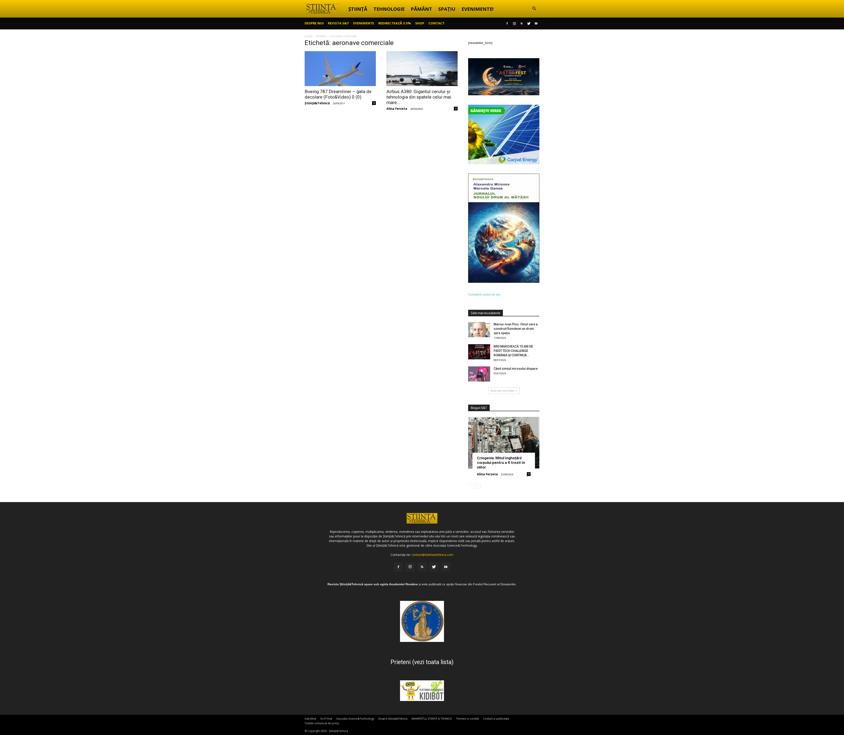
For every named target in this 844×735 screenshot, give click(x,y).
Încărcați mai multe (502, 391)
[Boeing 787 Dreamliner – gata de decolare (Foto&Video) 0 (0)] (340, 68)
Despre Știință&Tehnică (392, 719)
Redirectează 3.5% (394, 23)
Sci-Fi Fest (326, 719)
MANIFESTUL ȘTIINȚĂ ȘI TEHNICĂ (432, 719)
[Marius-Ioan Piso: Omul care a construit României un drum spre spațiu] (479, 329)
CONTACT (436, 23)
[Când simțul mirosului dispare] (479, 374)
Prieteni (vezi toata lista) (422, 662)
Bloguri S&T (479, 408)
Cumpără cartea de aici (484, 294)
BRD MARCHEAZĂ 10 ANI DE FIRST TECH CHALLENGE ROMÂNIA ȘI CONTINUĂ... (513, 351)
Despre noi (314, 23)
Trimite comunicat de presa (322, 723)
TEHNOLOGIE (389, 8)
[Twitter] (529, 23)
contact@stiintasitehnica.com (432, 555)
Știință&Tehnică (317, 103)
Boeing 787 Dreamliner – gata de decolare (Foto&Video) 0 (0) (338, 94)
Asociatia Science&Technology (355, 719)
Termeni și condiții (467, 719)
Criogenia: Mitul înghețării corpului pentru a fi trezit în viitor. (501, 462)
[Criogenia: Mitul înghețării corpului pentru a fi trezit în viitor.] (503, 442)
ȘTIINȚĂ (357, 8)
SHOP (419, 23)
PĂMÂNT (421, 8)
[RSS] (521, 23)
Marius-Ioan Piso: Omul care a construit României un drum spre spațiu (516, 328)
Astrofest (310, 719)
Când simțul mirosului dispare (516, 368)
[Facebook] (507, 23)
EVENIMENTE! (478, 8)
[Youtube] (536, 23)
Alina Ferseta (396, 108)
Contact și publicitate (496, 719)
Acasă (308, 36)
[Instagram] (514, 23)
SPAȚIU (446, 8)
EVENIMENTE (363, 23)
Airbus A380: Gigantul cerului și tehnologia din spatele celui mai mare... (418, 97)
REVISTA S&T (338, 23)
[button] (534, 9)
